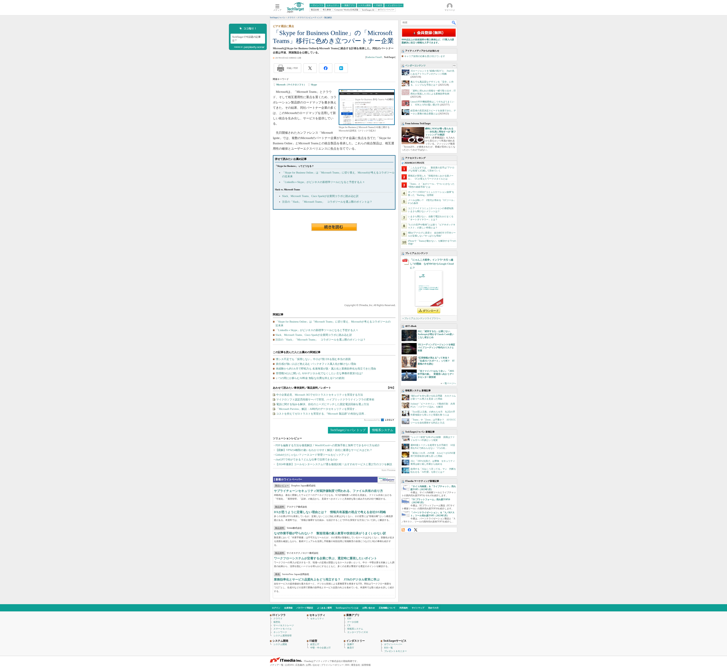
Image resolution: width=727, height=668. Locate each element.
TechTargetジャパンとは (347, 608)
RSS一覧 (388, 647)
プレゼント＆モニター (395, 651)
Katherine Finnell (374, 57)
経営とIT (314, 644)
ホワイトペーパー (393, 644)
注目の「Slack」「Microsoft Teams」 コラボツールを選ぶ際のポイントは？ (327, 201)
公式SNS (289, 665)
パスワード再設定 (304, 608)
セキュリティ (317, 618)
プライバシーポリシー (332, 665)
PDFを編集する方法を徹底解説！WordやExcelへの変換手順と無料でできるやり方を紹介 (327, 445)
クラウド (277, 618)
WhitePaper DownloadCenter (386, 480)
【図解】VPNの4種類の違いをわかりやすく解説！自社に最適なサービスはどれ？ (323, 450)
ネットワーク (280, 632)
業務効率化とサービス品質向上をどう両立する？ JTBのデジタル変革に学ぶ (327, 579)
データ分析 (353, 622)
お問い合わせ (368, 608)
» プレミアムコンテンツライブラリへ (422, 318)
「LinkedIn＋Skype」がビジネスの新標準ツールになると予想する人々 (323, 182)
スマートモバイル (282, 628)
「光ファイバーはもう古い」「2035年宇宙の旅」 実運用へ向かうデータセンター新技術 (436, 374)
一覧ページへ (449, 383)
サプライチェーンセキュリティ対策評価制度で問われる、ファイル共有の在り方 (328, 490)
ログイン (276, 608)
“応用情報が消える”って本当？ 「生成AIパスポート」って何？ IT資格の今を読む (436, 360)
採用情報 (366, 665)
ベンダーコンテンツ (415, 65)
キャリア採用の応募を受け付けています (424, 56)
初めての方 (433, 608)
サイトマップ (418, 608)
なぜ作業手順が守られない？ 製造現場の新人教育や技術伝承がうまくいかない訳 (330, 533)
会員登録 (288, 608)
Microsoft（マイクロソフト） (291, 84)
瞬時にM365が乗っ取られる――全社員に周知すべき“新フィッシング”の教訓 (440, 131)
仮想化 (276, 622)
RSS (403, 529)
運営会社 (355, 665)
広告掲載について (387, 608)
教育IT (350, 647)
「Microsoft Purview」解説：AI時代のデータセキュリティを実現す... (316, 409)
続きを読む (334, 227)
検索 (454, 22)
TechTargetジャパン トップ (348, 430)
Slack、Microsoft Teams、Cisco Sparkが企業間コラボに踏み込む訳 (320, 196)
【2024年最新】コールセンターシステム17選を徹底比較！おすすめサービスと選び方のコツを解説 (333, 464)
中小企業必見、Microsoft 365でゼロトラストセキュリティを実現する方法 (319, 394)
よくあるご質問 (324, 608)
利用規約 (403, 608)
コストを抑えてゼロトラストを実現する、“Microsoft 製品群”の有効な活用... (321, 413)
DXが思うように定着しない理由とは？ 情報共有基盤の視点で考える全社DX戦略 (330, 512)
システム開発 (280, 644)
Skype (314, 84)
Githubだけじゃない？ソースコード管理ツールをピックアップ (312, 454)
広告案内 (299, 665)
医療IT (350, 644)
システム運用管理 (282, 635)
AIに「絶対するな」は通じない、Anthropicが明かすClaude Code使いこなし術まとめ (436, 334)
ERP (349, 618)
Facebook (409, 529)
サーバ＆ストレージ (283, 625)
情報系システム (382, 430)
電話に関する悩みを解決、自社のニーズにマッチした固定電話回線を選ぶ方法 (322, 404)
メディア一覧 (276, 665)
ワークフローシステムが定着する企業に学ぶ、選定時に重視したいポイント (325, 558)
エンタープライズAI (357, 632)
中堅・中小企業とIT (320, 647)
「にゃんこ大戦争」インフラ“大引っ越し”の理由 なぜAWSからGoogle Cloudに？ (432, 263)
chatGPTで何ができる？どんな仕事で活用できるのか (306, 459)
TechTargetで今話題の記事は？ (246, 38)
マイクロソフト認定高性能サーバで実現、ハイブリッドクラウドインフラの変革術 (325, 399)
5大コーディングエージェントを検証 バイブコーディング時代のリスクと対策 (437, 347)
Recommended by (372, 420)
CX (348, 625)
